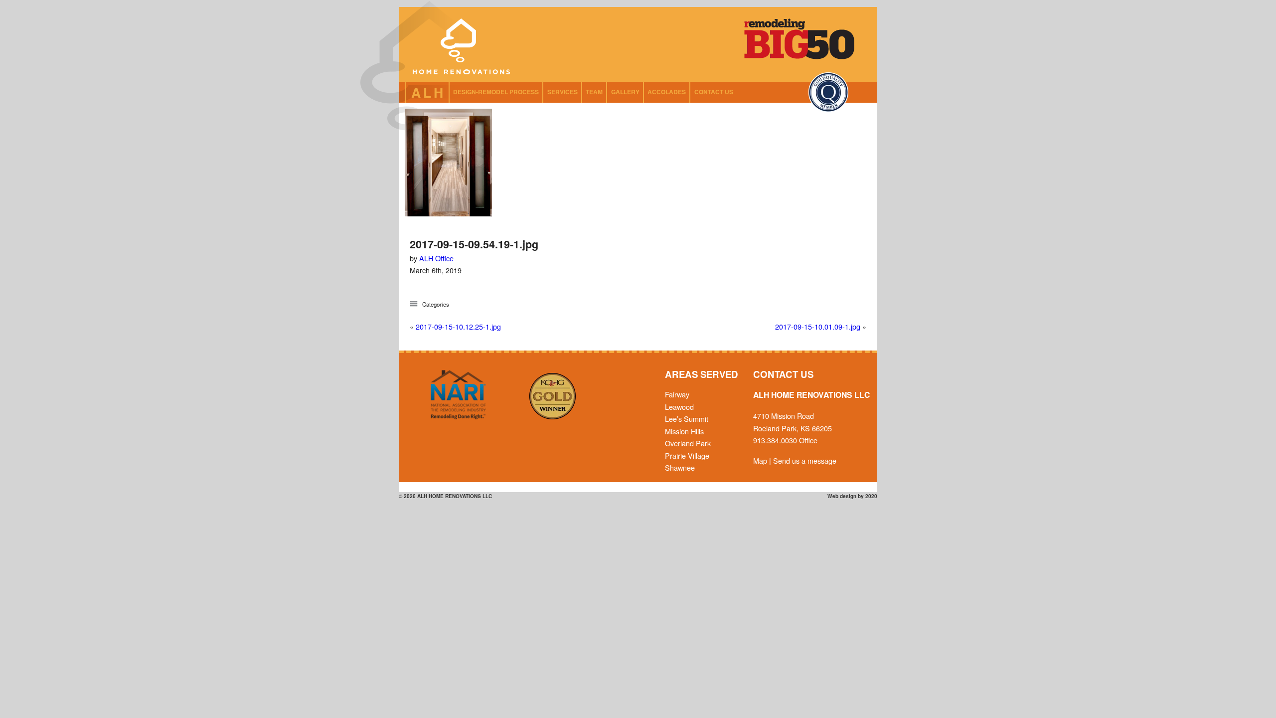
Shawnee (680, 467)
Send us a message (804, 460)
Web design (841, 496)
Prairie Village (687, 455)
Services (562, 91)
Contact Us (713, 91)
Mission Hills (684, 431)
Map (760, 460)
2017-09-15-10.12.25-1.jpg (458, 326)
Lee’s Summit (686, 418)
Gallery (625, 91)
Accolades (666, 91)
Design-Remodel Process (496, 91)
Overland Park (688, 443)
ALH (428, 92)
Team (594, 91)
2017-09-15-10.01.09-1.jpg (817, 326)
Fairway (677, 394)
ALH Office (436, 258)
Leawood (679, 406)
